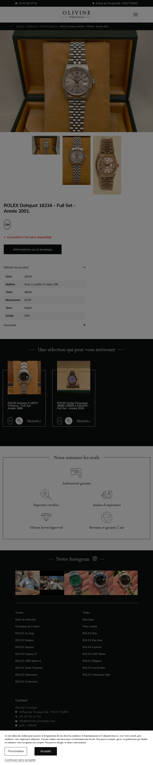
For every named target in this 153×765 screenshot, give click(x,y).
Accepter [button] (45, 751)
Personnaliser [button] (16, 751)
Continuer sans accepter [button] (20, 759)
